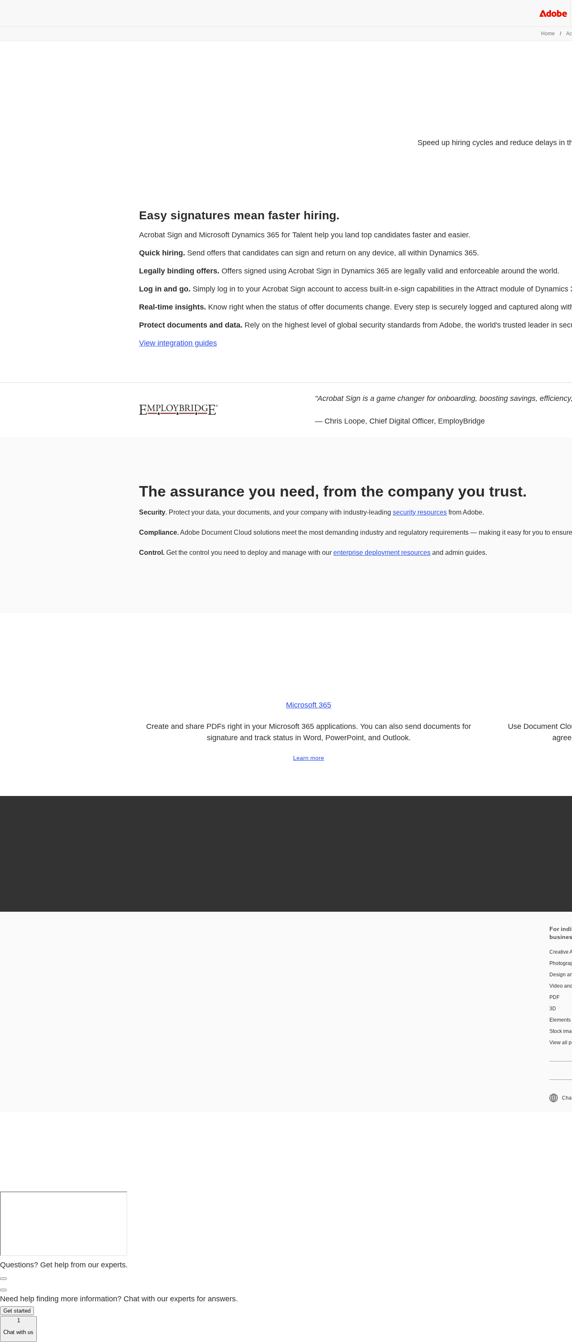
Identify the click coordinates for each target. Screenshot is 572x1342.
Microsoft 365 (308, 705)
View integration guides (178, 343)
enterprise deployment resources (381, 552)
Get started (17, 1311)
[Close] (3, 1278)
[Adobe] (553, 13)
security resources (420, 512)
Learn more (308, 757)
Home (548, 33)
